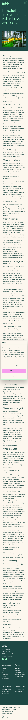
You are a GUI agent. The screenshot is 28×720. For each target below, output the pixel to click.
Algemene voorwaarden (8, 715)
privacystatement (9, 358)
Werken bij (18, 668)
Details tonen (19, 366)
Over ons (17, 670)
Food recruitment (20, 674)
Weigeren (14, 376)
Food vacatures (19, 672)
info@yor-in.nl (6, 651)
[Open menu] (24, 3)
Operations (5, 674)
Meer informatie (6, 689)
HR (3, 670)
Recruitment (5, 678)
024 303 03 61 (6, 649)
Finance (4, 668)
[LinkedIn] (2, 659)
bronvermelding (16, 511)
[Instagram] (6, 659)
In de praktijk (19, 676)
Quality (4, 676)
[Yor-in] (5, 3)
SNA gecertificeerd (7, 711)
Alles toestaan (14, 370)
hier (16, 634)
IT (2, 672)
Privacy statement (7, 713)
